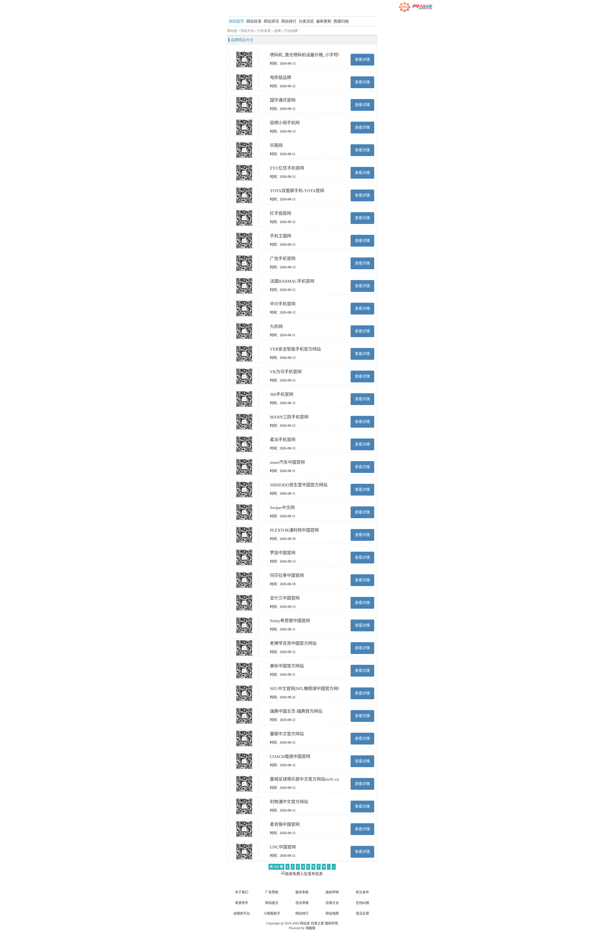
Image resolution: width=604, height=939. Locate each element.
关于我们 (241, 892)
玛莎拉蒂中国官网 (287, 575)
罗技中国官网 (282, 552)
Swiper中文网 (282, 507)
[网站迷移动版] (415, 7)
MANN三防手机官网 (289, 417)
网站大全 (247, 31)
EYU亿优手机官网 (287, 168)
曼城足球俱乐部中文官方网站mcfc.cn (304, 779)
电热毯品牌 (280, 77)
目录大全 (332, 903)
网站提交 (271, 903)
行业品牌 (291, 31)
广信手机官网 (282, 258)
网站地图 (332, 913)
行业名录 (264, 31)
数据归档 (341, 21)
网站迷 (232, 31)
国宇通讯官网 (282, 100)
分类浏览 (306, 21)
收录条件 (241, 903)
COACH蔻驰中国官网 (290, 756)
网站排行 (288, 21)
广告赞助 (271, 892)
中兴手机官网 (282, 304)
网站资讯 (271, 21)
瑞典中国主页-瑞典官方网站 (296, 711)
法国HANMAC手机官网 (292, 281)
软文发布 (362, 892)
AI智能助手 (272, 913)
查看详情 (362, 60)
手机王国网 (280, 236)
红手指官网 (280, 213)
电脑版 (310, 928)
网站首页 (236, 21)
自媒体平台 (241, 913)
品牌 (277, 31)
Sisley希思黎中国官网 (290, 620)
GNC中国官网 (283, 847)
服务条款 (302, 892)
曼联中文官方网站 (287, 734)
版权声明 (332, 892)
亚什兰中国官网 (285, 598)
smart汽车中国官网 (287, 462)
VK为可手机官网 (286, 371)
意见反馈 (362, 913)
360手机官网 (281, 394)
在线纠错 (362, 903)
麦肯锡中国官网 (285, 824)
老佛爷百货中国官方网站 (293, 643)
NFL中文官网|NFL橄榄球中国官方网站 (306, 688)
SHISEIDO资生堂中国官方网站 (298, 485)
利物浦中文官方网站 (289, 801)
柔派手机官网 (282, 439)
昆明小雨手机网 (285, 122)
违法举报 (302, 903)
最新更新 (323, 21)
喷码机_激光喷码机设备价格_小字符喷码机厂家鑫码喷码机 (325, 55)
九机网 (276, 326)
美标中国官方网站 (287, 666)
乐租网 (276, 145)
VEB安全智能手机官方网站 (295, 349)
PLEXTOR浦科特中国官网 (294, 530)
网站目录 (253, 21)
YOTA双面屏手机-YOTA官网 (297, 190)
